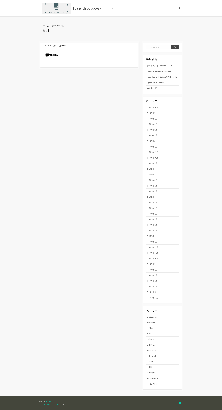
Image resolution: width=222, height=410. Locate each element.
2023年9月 (153, 163)
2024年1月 (153, 146)
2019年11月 (153, 297)
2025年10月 (153, 107)
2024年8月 (153, 130)
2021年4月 (153, 236)
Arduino (152, 322)
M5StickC (153, 345)
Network (152, 356)
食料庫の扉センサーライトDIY (160, 65)
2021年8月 (153, 213)
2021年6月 (153, 225)
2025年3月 (153, 124)
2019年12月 (153, 292)
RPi (150, 367)
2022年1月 (153, 202)
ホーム (46, 26)
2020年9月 (153, 264)
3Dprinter (153, 317)
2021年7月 (153, 219)
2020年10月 (153, 258)
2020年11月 (153, 253)
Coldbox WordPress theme (51, 404)
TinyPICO (153, 384)
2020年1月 (153, 286)
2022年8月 (153, 180)
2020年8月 (153, 269)
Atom (151, 328)
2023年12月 (153, 152)
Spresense (153, 378)
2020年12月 (153, 247)
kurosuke (65, 46)
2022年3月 (153, 191)
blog (151, 333)
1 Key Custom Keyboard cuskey (159, 71)
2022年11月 (153, 174)
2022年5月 (153, 186)
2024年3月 (153, 141)
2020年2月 (153, 281)
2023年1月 (153, 169)
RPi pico (152, 372)
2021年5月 (153, 230)
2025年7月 (153, 118)
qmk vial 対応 (152, 88)
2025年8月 (153, 113)
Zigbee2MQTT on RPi (155, 82)
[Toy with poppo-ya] (56, 8)
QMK (151, 361)
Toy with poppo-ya (54, 401)
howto (151, 339)
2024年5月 (153, 135)
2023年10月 (153, 158)
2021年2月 (153, 241)
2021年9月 (153, 208)
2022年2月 (153, 197)
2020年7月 (153, 275)
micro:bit (152, 350)
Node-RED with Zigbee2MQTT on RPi (162, 77)
